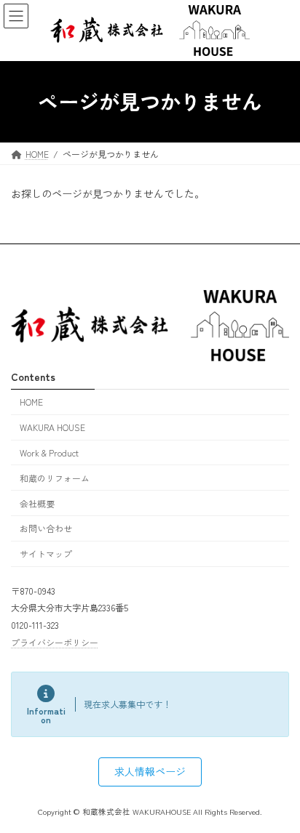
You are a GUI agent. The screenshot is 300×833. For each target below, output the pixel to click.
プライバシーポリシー (54, 642)
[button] (150, 771)
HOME (31, 401)
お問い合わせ (46, 528)
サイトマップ (46, 553)
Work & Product (49, 452)
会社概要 (37, 502)
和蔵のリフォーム (55, 478)
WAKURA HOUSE (52, 427)
